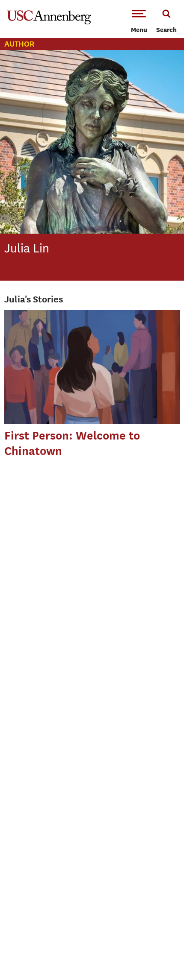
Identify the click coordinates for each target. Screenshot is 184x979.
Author (19, 43)
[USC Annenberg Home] (49, 22)
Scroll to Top (158, 953)
